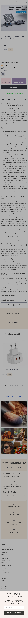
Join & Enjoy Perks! (14, 612)
